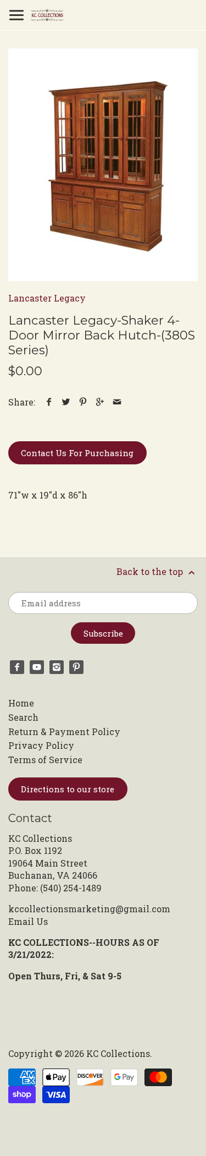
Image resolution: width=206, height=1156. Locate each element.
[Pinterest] (76, 667)
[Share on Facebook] (49, 402)
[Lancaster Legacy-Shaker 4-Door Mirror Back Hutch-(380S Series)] (103, 164)
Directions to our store (67, 789)
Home (21, 703)
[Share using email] (117, 402)
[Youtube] (37, 667)
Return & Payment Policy (64, 731)
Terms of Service (45, 759)
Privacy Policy (41, 745)
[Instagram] (56, 667)
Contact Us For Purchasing (77, 452)
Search (23, 717)
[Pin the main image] (83, 402)
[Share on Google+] (100, 402)
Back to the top (150, 571)
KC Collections (118, 1053)
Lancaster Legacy (47, 298)
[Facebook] (17, 667)
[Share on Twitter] (66, 402)
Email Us (28, 921)
